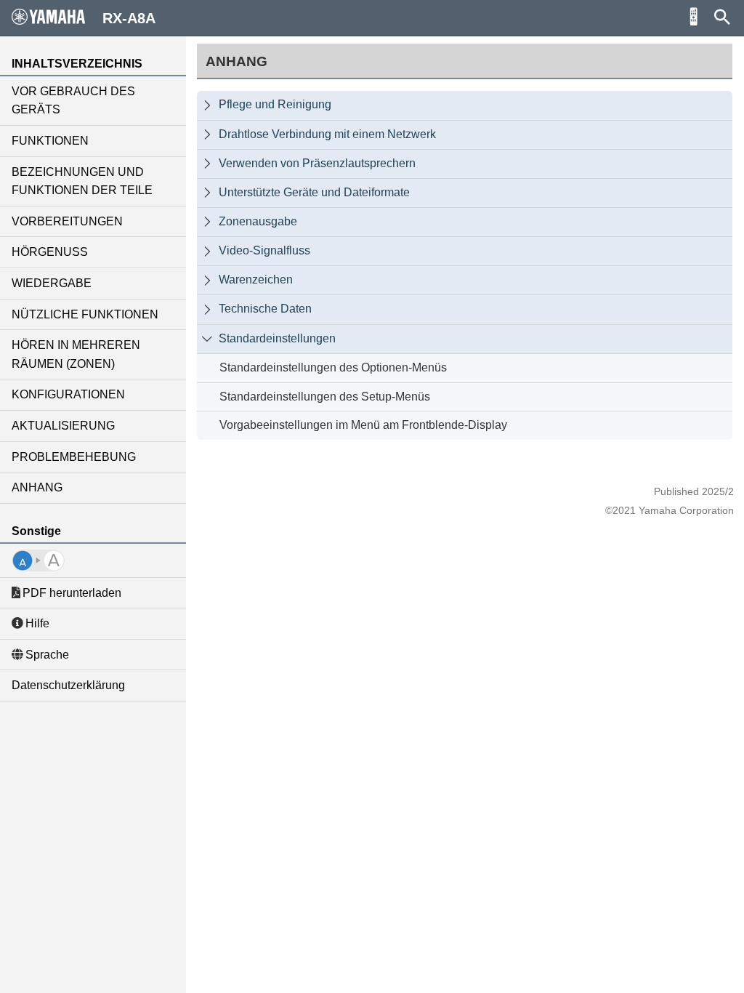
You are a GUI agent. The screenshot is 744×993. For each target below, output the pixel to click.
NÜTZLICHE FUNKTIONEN (85, 314)
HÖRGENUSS (50, 252)
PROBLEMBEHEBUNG (74, 457)
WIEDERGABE (52, 283)
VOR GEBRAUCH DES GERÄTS (73, 100)
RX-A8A (128, 18)
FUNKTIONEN (50, 140)
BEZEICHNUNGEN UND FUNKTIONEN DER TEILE (82, 181)
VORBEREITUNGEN (67, 221)
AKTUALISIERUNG (63, 425)
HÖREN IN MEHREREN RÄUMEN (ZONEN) (76, 354)
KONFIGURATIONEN (68, 394)
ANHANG (37, 487)
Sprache (47, 654)
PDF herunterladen (72, 593)
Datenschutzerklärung (68, 685)
